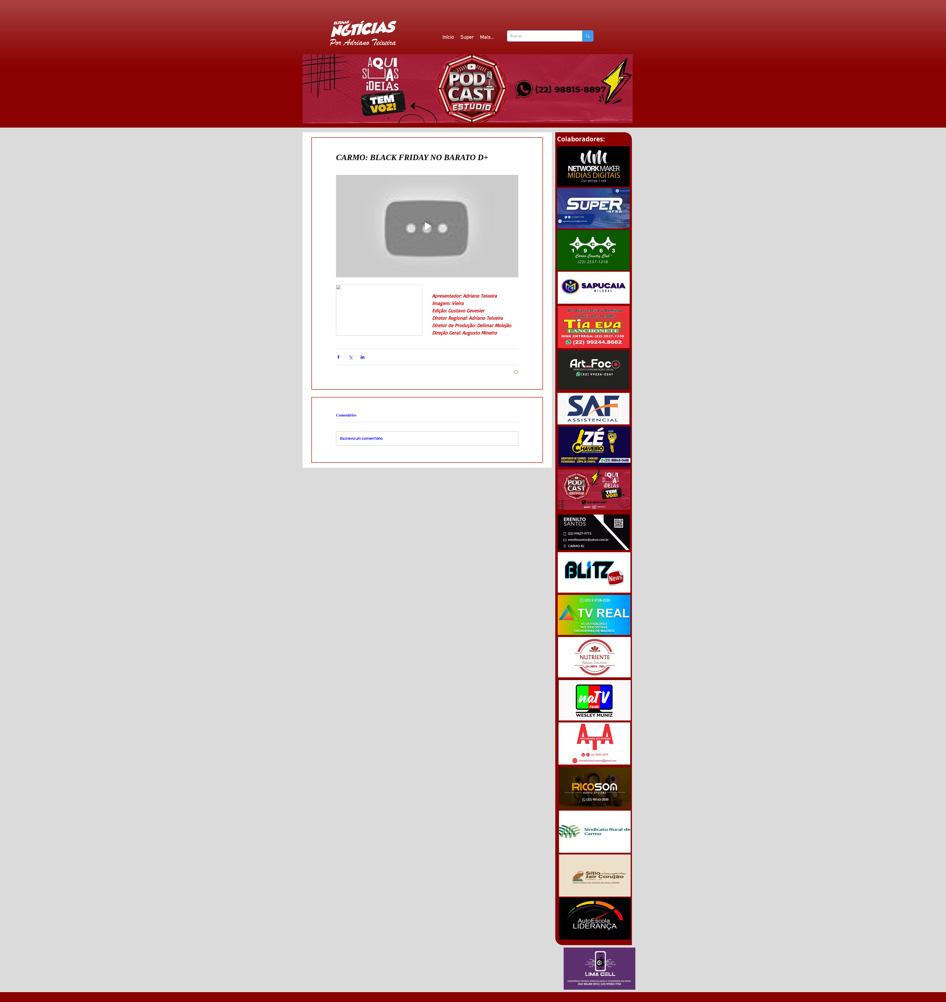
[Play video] (427, 226)
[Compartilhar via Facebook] (338, 357)
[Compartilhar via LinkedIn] (362, 357)
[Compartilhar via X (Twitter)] (350, 357)
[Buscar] (587, 36)
